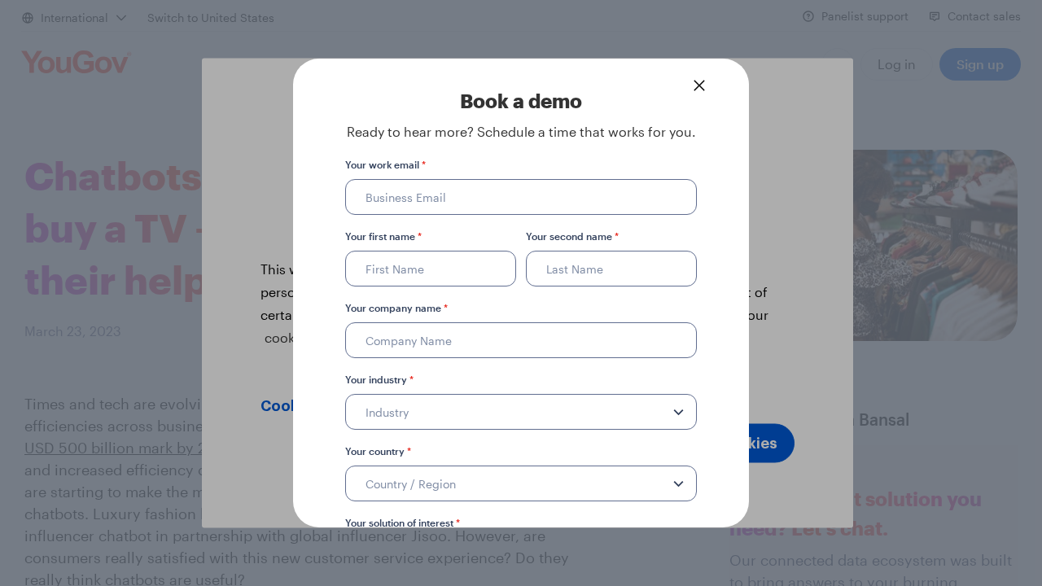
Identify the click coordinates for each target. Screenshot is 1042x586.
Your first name (383, 236)
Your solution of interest (402, 522)
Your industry (379, 379)
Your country (378, 451)
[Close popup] (699, 85)
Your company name (396, 307)
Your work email (385, 164)
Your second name (572, 236)
